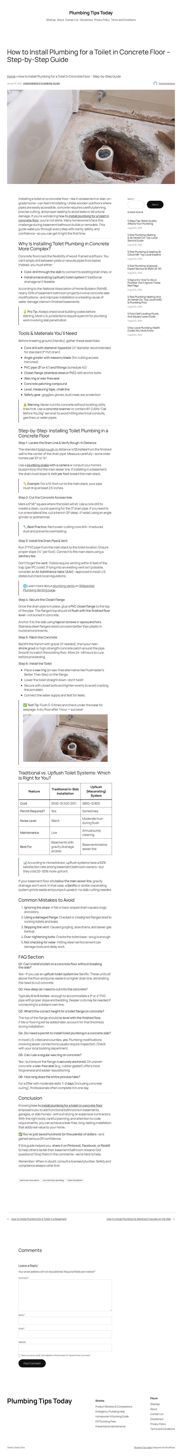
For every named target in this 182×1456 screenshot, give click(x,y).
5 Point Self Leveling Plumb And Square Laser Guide (143, 315)
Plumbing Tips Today (91, 13)
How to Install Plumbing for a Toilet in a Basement (39, 1219)
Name (21, 1315)
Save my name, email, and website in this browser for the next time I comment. (55, 1355)
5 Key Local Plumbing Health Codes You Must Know (144, 329)
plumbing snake (38, 465)
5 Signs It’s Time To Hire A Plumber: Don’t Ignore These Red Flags (144, 282)
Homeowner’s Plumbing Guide (41, 83)
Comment (23, 1278)
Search (131, 198)
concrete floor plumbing (53, 1180)
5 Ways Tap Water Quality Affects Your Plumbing (142, 222)
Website (22, 1342)
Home (11, 76)
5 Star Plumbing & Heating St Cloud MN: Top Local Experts (144, 253)
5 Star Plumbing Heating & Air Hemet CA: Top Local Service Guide (142, 237)
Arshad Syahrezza (167, 83)
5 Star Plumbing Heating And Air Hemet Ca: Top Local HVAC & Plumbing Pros (145, 299)
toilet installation (74, 1180)
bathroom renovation (29, 1180)
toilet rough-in (48, 449)
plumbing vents (64, 586)
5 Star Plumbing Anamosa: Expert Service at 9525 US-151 (144, 267)
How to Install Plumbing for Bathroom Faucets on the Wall (139, 1219)
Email (21, 1328)
